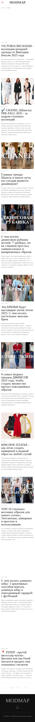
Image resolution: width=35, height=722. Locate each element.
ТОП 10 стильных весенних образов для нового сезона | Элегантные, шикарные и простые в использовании (16, 516)
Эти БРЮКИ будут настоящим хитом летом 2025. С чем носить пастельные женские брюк (17, 313)
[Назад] (7, 687)
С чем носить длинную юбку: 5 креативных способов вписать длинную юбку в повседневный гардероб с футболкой (16, 588)
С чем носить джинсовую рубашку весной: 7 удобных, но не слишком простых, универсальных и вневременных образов (16, 244)
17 (24, 687)
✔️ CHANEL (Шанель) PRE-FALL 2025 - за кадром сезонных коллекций (16, 114)
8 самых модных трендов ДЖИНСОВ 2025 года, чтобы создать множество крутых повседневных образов (15, 382)
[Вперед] (27, 687)
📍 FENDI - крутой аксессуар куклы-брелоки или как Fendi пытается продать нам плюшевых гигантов (15, 658)
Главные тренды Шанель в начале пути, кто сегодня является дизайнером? (16, 179)
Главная (3, 7)
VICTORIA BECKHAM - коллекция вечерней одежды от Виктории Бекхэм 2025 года (17, 50)
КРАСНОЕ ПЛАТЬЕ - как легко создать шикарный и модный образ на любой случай (16, 449)
